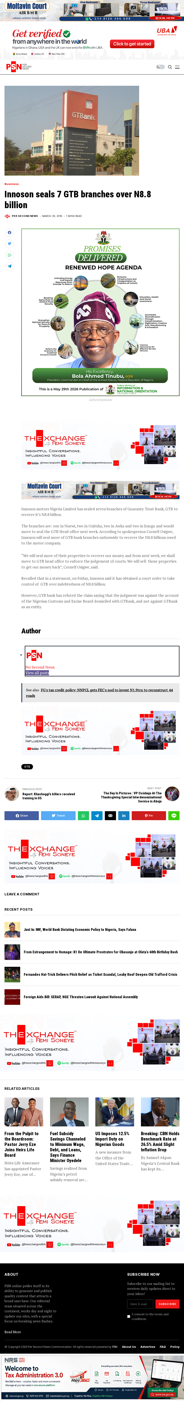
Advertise (147, 1346)
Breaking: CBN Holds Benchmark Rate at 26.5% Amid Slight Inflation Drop (160, 1141)
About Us (129, 1346)
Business (11, 184)
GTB (27, 766)
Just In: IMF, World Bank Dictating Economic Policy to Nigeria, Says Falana (80, 929)
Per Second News (25, 216)
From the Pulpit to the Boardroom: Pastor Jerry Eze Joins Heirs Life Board (21, 1144)
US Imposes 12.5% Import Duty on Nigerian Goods (112, 1139)
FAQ (163, 1346)
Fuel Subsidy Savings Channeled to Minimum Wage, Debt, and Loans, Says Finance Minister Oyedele (67, 1147)
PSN (114, 1346)
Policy (175, 1346)
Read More (12, 1332)
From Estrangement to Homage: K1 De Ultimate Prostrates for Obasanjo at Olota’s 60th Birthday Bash (101, 952)
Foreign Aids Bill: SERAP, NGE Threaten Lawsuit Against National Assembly (81, 997)
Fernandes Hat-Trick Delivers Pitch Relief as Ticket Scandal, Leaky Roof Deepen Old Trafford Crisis (100, 974)
